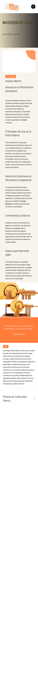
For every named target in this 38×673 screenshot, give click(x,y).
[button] (33, 7)
